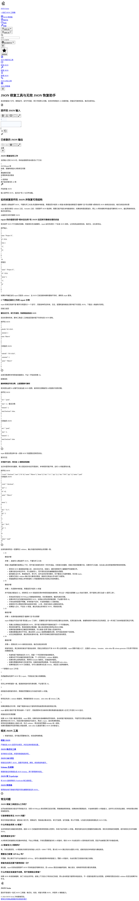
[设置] (11, 145)
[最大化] (19, 115)
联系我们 (23, 899)
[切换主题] (3, 45)
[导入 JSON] (7, 115)
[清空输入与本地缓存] (3, 115)
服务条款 (17, 899)
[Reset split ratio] (5, 131)
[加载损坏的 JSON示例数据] (11, 115)
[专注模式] (15, 115)
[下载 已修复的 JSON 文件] (7, 145)
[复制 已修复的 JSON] (3, 145)
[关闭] (3, 150)
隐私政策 (10, 899)
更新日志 (4, 899)
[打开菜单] (3, 89)
